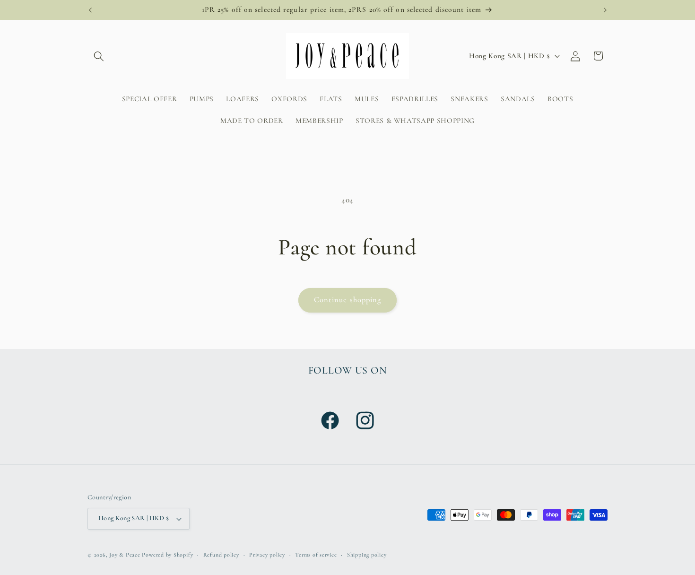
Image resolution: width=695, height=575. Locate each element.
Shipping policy (367, 554)
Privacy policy (267, 554)
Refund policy (221, 554)
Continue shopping (348, 300)
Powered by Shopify (167, 554)
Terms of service (316, 554)
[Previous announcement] (90, 10)
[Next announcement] (605, 10)
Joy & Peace (124, 554)
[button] (98, 55)
